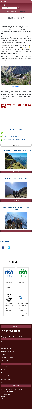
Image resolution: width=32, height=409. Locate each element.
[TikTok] (12, 331)
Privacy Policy (5, 354)
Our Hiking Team (6, 345)
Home (7, 11)
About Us (4, 342)
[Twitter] (7, 331)
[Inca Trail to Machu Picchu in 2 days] (16, 161)
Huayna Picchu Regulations (9, 376)
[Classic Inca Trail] (16, 190)
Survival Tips (4, 367)
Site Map (3, 382)
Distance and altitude (7, 373)
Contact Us (16, 145)
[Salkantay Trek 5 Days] (16, 220)
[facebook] (3, 247)
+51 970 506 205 (9, 4)
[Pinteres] (19, 331)
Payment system (6, 360)
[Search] (18, 8)
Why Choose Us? (6, 348)
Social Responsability (7, 357)
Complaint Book (5, 379)
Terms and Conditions (7, 351)
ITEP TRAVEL (4, 1)
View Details (16, 172)
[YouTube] (16, 331)
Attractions (14, 11)
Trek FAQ (3, 370)
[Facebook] (3, 331)
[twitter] (9, 247)
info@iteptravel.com (26, 4)
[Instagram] (10, 331)
